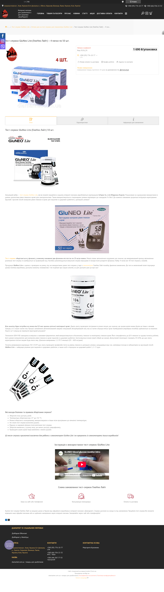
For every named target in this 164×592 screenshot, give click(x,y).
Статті (85, 13)
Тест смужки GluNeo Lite (21, 27)
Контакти (119, 13)
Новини (76, 13)
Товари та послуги (54, 13)
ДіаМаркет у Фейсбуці (20, 537)
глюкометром (88, 265)
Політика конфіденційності (106, 575)
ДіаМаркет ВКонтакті (19, 533)
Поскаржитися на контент (87, 575)
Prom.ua (93, 571)
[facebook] (6, 520)
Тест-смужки (10, 258)
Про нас (67, 13)
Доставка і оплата (104, 13)
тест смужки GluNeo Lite (29, 195)
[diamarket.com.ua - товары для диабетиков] (9, 13)
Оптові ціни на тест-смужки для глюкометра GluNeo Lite (51, 27)
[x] (9, 520)
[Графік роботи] (146, 13)
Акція (92, 13)
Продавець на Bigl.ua (82, 573)
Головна (40, 13)
